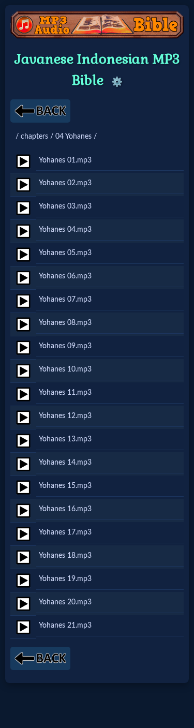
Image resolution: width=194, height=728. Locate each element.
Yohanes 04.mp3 (65, 229)
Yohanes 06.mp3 (65, 276)
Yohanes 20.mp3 (65, 602)
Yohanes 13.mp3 (65, 439)
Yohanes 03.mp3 (65, 206)
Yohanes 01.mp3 (65, 160)
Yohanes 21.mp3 (65, 625)
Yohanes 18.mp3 (65, 555)
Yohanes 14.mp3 (65, 462)
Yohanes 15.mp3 (65, 485)
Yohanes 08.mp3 (65, 322)
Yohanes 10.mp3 (65, 369)
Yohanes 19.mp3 (65, 579)
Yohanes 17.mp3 (65, 532)
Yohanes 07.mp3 (65, 299)
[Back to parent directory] (40, 111)
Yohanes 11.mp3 (65, 392)
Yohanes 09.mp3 (65, 346)
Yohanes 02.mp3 (65, 183)
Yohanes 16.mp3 (65, 509)
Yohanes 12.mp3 (65, 416)
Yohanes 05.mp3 (65, 253)
